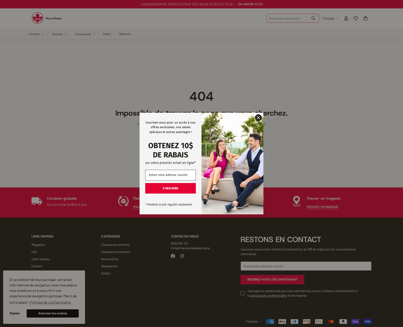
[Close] (258, 118)
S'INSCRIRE (170, 188)
